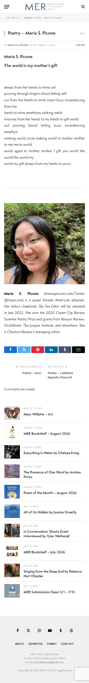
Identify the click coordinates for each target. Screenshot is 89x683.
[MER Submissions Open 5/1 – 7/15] (12, 591)
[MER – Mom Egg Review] (44, 6)
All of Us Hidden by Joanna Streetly (50, 512)
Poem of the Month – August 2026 (50, 492)
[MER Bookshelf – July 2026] (12, 551)
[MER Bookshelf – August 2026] (12, 432)
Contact (67, 644)
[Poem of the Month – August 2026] (12, 491)
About (19, 644)
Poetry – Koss (31, 373)
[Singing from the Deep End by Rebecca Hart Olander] (12, 570)
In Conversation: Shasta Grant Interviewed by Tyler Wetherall (47, 533)
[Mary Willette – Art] (12, 413)
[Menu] (7, 6)
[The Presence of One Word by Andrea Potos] (12, 471)
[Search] (83, 6)
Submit (52, 644)
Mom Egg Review (18, 45)
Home (27, 18)
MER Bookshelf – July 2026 (44, 552)
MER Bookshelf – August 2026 (47, 433)
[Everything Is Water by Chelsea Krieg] (12, 452)
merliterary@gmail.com (49, 662)
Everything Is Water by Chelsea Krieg (51, 453)
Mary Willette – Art (38, 414)
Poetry (80, 45)
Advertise (36, 644)
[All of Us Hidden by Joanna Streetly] (12, 511)
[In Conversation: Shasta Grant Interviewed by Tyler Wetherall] (12, 530)
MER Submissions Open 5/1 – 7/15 (49, 592)
